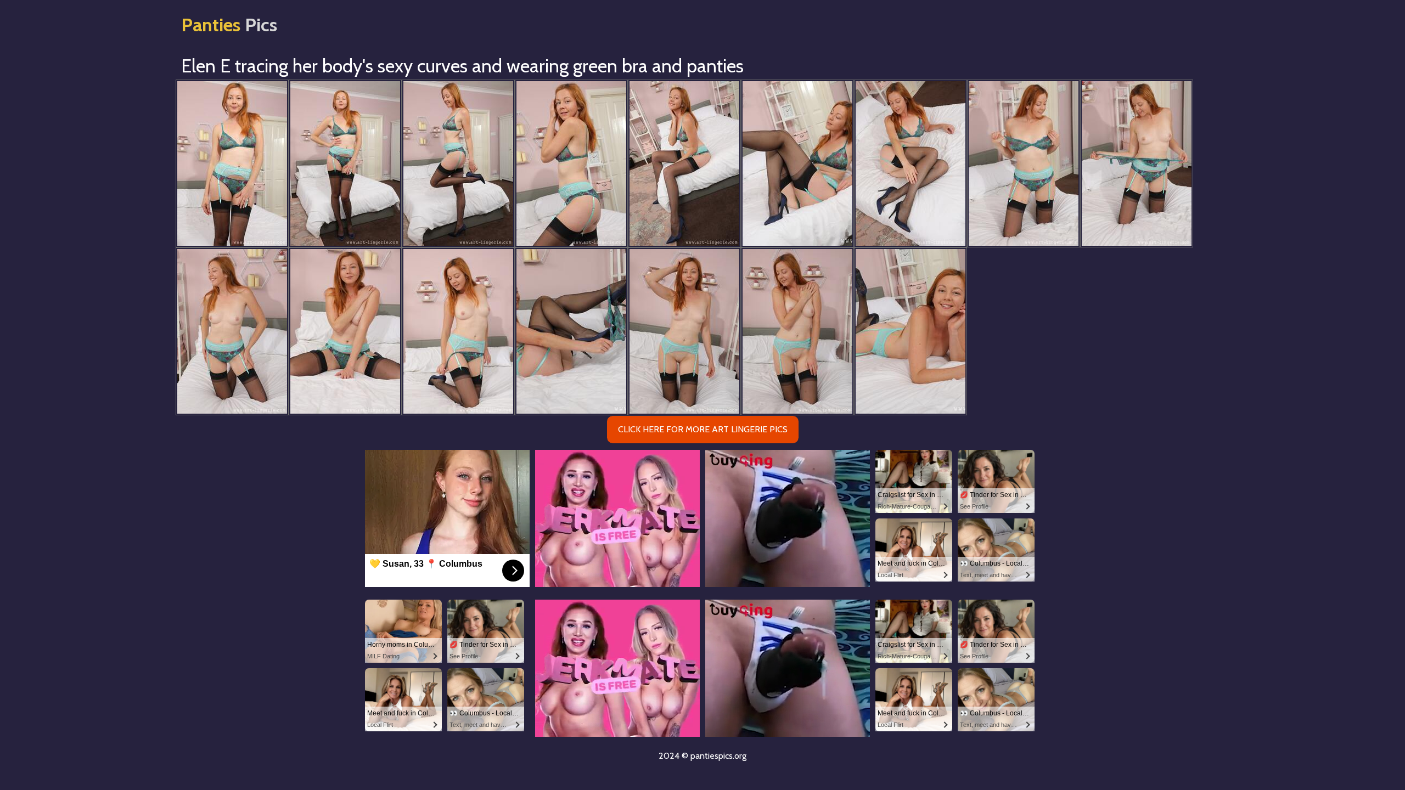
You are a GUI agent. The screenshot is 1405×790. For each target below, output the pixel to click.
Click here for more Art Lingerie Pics (703, 429)
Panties (229, 24)
